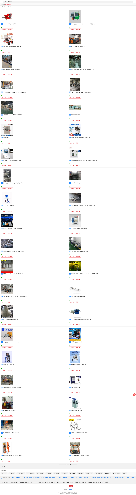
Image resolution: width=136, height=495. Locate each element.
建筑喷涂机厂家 (104, 477)
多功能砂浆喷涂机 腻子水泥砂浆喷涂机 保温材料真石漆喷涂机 (85, 24)
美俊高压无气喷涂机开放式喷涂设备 (11, 433)
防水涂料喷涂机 (116, 473)
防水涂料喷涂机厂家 (65, 477)
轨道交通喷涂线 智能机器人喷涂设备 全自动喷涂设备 (15, 296)
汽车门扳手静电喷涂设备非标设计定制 (79, 251)
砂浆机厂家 (14, 477)
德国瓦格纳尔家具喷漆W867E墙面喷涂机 (80, 433)
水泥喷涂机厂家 (112, 477)
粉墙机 (124, 473)
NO (16, 467)
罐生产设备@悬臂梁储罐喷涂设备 (10, 319)
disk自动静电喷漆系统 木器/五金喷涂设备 (12, 228)
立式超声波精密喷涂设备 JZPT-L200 (79, 228)
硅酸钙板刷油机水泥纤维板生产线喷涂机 (12, 387)
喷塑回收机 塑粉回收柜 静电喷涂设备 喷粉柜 (13, 274)
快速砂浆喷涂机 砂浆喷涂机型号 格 (11, 342)
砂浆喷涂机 (4, 473)
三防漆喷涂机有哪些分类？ (77, 410)
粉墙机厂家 (20, 477)
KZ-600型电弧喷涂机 (75, 387)
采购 (134, 394)
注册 (71, 486)
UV (24, 467)
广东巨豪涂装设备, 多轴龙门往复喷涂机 (80, 455)
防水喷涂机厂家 (96, 477)
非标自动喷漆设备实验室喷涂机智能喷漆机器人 (13, 183)
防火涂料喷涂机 (89, 473)
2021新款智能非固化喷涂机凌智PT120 (79, 46)
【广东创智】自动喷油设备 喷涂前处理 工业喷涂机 (14, 92)
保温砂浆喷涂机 (30, 473)
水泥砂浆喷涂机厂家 (27, 477)
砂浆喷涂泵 (49, 473)
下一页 (71, 464)
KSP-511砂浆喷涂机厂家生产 (9, 24)
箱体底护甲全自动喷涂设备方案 (78, 296)
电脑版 (70, 489)
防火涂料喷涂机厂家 (37, 477)
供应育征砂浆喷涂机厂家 (76, 342)
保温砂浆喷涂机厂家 (121, 477)
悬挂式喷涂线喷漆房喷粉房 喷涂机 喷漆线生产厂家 (82, 69)
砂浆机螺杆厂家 (73, 477)
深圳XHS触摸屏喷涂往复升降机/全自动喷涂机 (13, 455)
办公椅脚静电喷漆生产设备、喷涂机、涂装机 (81, 92)
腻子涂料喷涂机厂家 (55, 477)
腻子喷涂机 (56, 473)
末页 (75, 464)
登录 (65, 486)
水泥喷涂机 (80, 473)
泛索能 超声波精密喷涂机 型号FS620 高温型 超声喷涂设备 (84, 160)
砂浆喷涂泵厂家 (89, 477)
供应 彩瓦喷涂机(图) (75, 114)
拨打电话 (10, 29)
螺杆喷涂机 (72, 473)
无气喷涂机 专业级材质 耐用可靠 (78, 364)
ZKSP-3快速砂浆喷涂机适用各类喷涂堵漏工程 (81, 319)
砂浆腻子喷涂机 (21, 473)
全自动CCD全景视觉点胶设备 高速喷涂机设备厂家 (82, 137)
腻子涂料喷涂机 (99, 473)
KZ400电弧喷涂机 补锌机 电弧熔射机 (11, 69)
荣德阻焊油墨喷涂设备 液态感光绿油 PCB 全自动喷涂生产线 (84, 274)
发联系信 (4, 29)
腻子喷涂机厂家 (46, 477)
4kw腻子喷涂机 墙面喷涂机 (9, 410)
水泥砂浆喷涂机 (40, 473)
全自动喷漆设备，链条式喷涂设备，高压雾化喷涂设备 (83, 205)
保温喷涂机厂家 (81, 477)
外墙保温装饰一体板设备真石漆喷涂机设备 (12, 114)
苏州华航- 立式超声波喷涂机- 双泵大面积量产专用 (14, 160)
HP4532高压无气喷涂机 (8, 205)
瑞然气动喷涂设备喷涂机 (8, 364)
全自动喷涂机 (6, 137)
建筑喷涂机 (107, 473)
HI (10, 467)
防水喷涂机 (64, 473)
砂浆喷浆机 (12, 473)
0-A (1, 467)
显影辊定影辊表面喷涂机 (76, 183)
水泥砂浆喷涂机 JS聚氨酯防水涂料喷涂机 (12, 46)
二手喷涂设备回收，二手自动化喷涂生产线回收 (13, 251)
